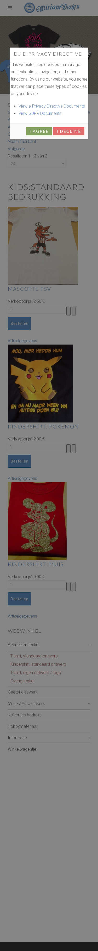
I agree (39, 131)
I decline (69, 131)
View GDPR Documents (40, 113)
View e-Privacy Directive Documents (52, 106)
